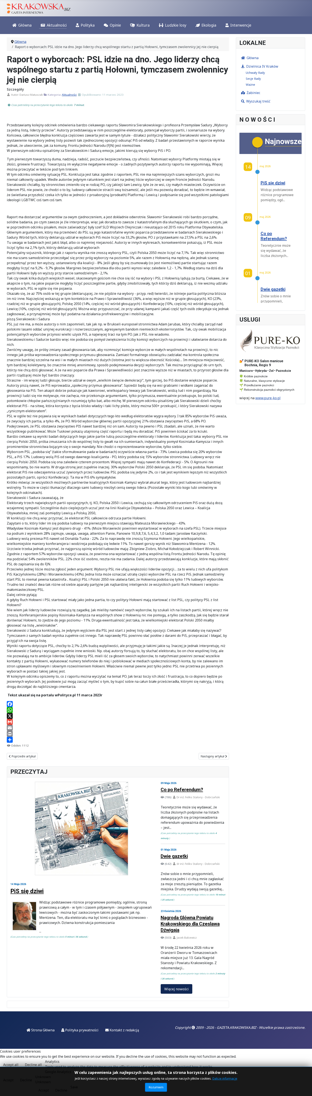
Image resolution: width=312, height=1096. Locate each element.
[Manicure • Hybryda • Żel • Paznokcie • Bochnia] (270, 341)
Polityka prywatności (81, 1030)
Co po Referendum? (182, 789)
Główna (25, 25)
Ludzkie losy (175, 25)
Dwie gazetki (174, 856)
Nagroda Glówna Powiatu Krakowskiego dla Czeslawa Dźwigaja (190, 924)
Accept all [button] (10, 1064)
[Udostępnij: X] (118, 716)
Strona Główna (42, 1030)
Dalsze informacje (224, 1078)
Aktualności (57, 25)
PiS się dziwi (27, 891)
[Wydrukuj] (118, 734)
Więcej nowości (176, 989)
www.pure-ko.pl (268, 398)
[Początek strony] (305, 1088)
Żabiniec (253, 92)
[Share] (118, 740)
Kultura (143, 25)
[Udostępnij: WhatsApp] (118, 710)
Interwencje (240, 25)
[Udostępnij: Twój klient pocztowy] (118, 728)
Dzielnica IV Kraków (262, 66)
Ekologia (208, 25)
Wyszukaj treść (258, 101)
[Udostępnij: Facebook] (118, 704)
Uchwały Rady (255, 73)
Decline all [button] (33, 1064)
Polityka (88, 25)
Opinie (115, 25)
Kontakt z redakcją (124, 1030)
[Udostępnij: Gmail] (118, 722)
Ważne (250, 85)
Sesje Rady (253, 79)
